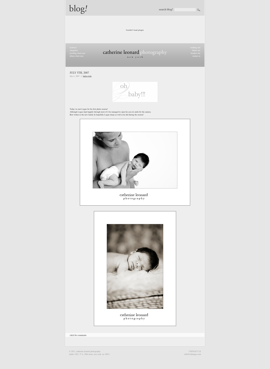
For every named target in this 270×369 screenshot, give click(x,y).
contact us (196, 56)
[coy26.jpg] (135, 163)
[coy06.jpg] (135, 270)
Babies (85, 76)
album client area (76, 56)
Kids (90, 76)
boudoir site (195, 53)
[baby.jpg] (135, 93)
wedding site (195, 47)
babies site (196, 50)
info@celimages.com (192, 354)
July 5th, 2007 (79, 72)
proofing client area (77, 53)
